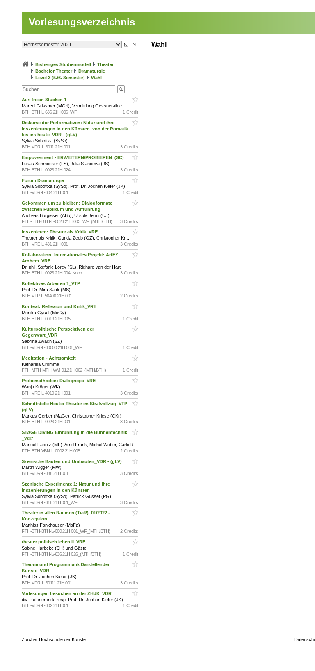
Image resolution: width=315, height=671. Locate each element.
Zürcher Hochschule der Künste (54, 639)
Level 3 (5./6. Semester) (60, 77)
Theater (105, 64)
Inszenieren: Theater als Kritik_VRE (60, 231)
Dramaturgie (91, 70)
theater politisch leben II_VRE (54, 541)
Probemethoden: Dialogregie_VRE (59, 380)
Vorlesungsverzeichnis (82, 21)
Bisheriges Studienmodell (63, 64)
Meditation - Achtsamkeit (49, 358)
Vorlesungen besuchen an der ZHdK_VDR (67, 593)
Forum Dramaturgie (43, 180)
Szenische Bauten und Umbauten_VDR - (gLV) (72, 461)
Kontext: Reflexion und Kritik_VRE (60, 306)
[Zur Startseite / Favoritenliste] (25, 64)
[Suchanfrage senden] (121, 89)
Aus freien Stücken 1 (45, 99)
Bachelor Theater (53, 70)
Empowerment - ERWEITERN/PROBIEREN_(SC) (73, 157)
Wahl (96, 77)
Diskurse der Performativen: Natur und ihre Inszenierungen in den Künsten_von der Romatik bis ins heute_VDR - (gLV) (75, 128)
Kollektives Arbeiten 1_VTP (51, 283)
